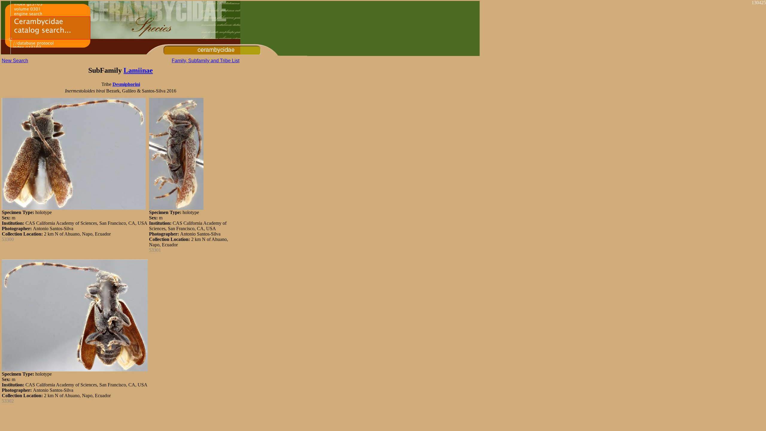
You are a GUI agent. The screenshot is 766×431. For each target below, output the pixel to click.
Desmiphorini (126, 84)
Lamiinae (138, 70)
